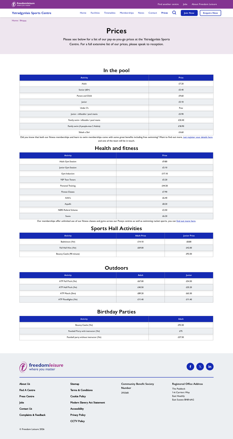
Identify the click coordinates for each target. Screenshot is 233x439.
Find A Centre (27, 390)
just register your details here (198, 137)
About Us (24, 383)
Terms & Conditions (81, 390)
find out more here (186, 221)
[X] (200, 366)
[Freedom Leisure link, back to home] (23, 4)
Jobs (21, 402)
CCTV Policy (77, 421)
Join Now (189, 12)
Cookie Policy (78, 396)
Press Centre (26, 396)
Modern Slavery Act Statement (87, 402)
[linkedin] (210, 366)
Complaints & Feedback (32, 414)
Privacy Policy (77, 414)
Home (15, 20)
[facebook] (190, 366)
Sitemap (74, 383)
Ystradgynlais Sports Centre (31, 13)
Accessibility (77, 408)
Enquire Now (210, 12)
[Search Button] (174, 12)
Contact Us (25, 408)
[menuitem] (168, 4)
